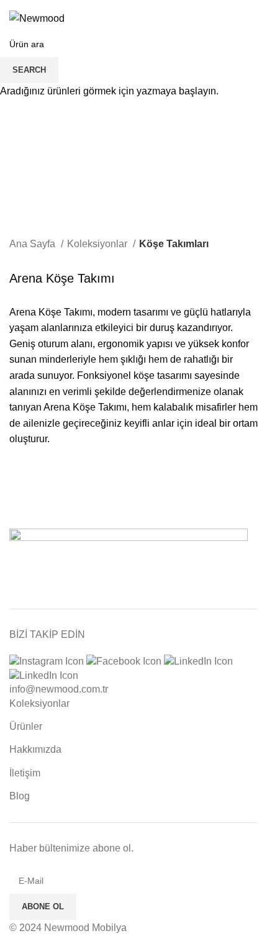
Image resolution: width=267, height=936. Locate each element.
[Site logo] (37, 17)
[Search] (232, 18)
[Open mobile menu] (253, 18)
